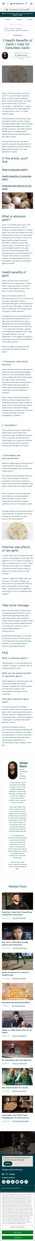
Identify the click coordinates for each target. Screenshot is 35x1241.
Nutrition (19, 28)
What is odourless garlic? (15, 169)
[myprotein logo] (16, 3)
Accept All (17, 1237)
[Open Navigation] (3, 3)
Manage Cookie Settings (17, 1227)
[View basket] (31, 3)
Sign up (8, 1163)
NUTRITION (17, 35)
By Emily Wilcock (20, 948)
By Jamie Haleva (19, 918)
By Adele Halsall (19, 978)
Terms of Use (21, 1223)
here (22, 864)
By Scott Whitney (19, 1063)
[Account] (26, 3)
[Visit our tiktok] (13, 1182)
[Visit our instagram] (4, 1182)
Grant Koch (24, 764)
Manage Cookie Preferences (12, 1169)
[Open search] (7, 3)
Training (19, 19)
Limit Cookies (18, 1232)
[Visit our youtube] (17, 1182)
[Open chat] (26, 1182)
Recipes (7, 19)
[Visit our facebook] (8, 1182)
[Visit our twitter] (22, 1182)
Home (5, 28)
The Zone (12, 28)
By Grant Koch (21, 55)
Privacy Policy (11, 1223)
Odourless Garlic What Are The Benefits (17, 30)
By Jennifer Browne (21, 1121)
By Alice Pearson (20, 1036)
